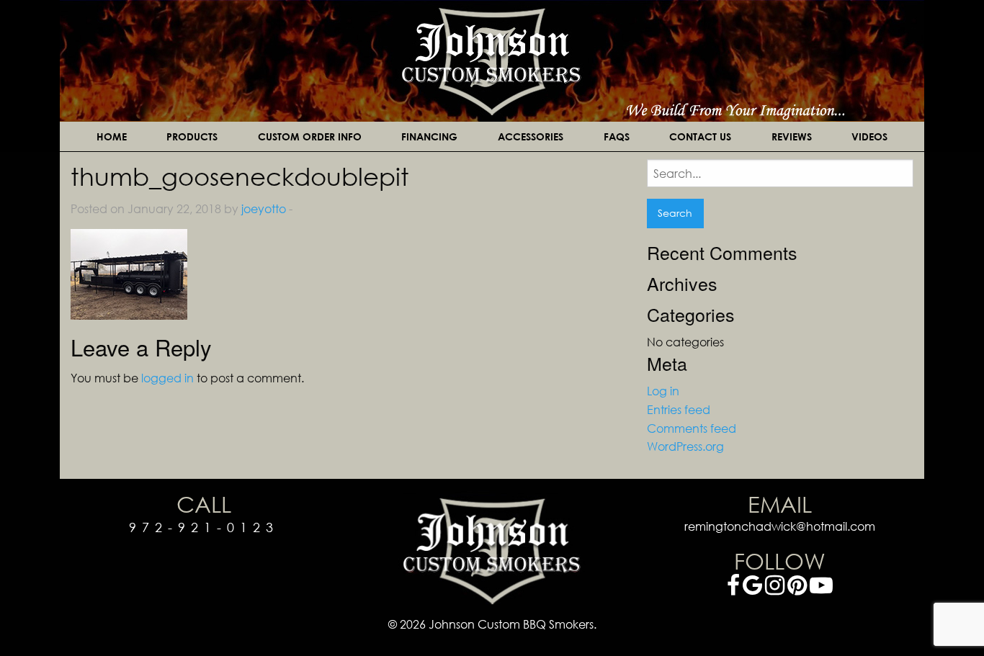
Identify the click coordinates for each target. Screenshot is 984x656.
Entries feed (678, 409)
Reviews (791, 136)
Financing (429, 136)
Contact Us (700, 136)
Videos (869, 136)
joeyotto (263, 208)
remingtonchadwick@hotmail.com (779, 526)
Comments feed (691, 428)
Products (192, 136)
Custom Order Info (310, 136)
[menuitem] (111, 136)
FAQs (617, 136)
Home (112, 136)
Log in (663, 390)
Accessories (530, 136)
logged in (167, 377)
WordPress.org (685, 446)
